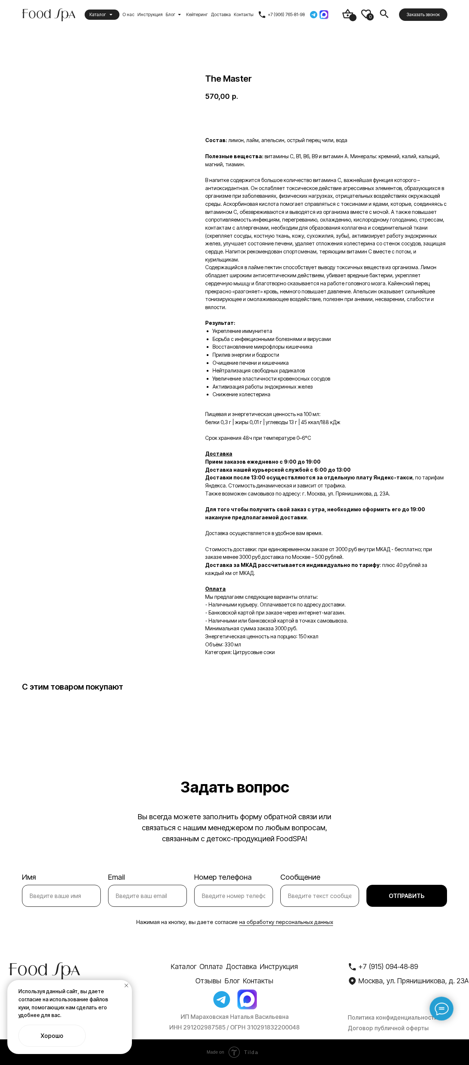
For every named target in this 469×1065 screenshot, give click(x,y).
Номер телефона (223, 877)
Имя (29, 877)
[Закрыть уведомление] (126, 985)
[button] (423, 14)
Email (116, 877)
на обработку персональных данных (286, 922)
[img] (348, 14)
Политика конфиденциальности (392, 1017)
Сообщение (300, 877)
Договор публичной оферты (388, 1028)
